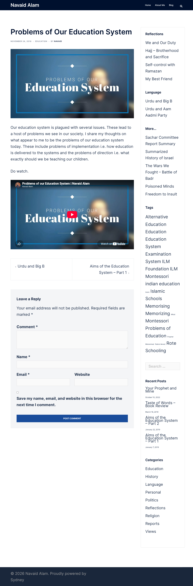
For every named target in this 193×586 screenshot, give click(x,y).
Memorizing (157, 313)
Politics (151, 500)
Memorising (157, 306)
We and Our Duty (160, 42)
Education (41, 41)
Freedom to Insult (161, 194)
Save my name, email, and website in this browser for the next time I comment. (69, 401)
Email (23, 374)
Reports (152, 523)
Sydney (17, 580)
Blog (171, 5)
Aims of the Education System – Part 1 (161, 438)
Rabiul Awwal (160, 344)
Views (150, 531)
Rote (171, 343)
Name (23, 357)
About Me (160, 5)
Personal (153, 492)
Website (82, 374)
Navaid (58, 41)
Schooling (155, 350)
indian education (162, 283)
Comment (27, 327)
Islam (147, 292)
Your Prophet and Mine (161, 390)
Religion (152, 515)
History (151, 476)
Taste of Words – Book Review (160, 404)
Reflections (155, 508)
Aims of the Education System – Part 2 (161, 420)
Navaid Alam (25, 5)
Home (148, 5)
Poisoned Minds (159, 186)
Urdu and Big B (31, 266)
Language (154, 484)
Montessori (157, 320)
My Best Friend (158, 79)
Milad (173, 314)
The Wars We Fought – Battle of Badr (161, 172)
